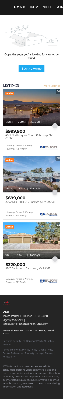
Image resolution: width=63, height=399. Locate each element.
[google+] (11, 392)
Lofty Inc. (21, 341)
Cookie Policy (46, 349)
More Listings (52, 85)
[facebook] (4, 392)
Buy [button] (34, 7)
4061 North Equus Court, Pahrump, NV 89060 (28, 137)
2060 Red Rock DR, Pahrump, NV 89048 (30, 201)
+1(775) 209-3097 (13, 320)
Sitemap (49, 353)
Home (19, 7)
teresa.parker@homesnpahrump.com (25, 323)
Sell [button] (47, 7)
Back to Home (32, 68)
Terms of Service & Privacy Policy (20, 349)
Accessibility (9, 356)
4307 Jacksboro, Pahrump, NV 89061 (27, 268)
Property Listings (34, 353)
